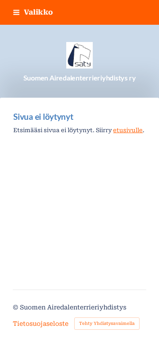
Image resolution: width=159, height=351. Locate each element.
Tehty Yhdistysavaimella (107, 323)
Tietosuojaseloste (40, 323)
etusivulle (128, 130)
